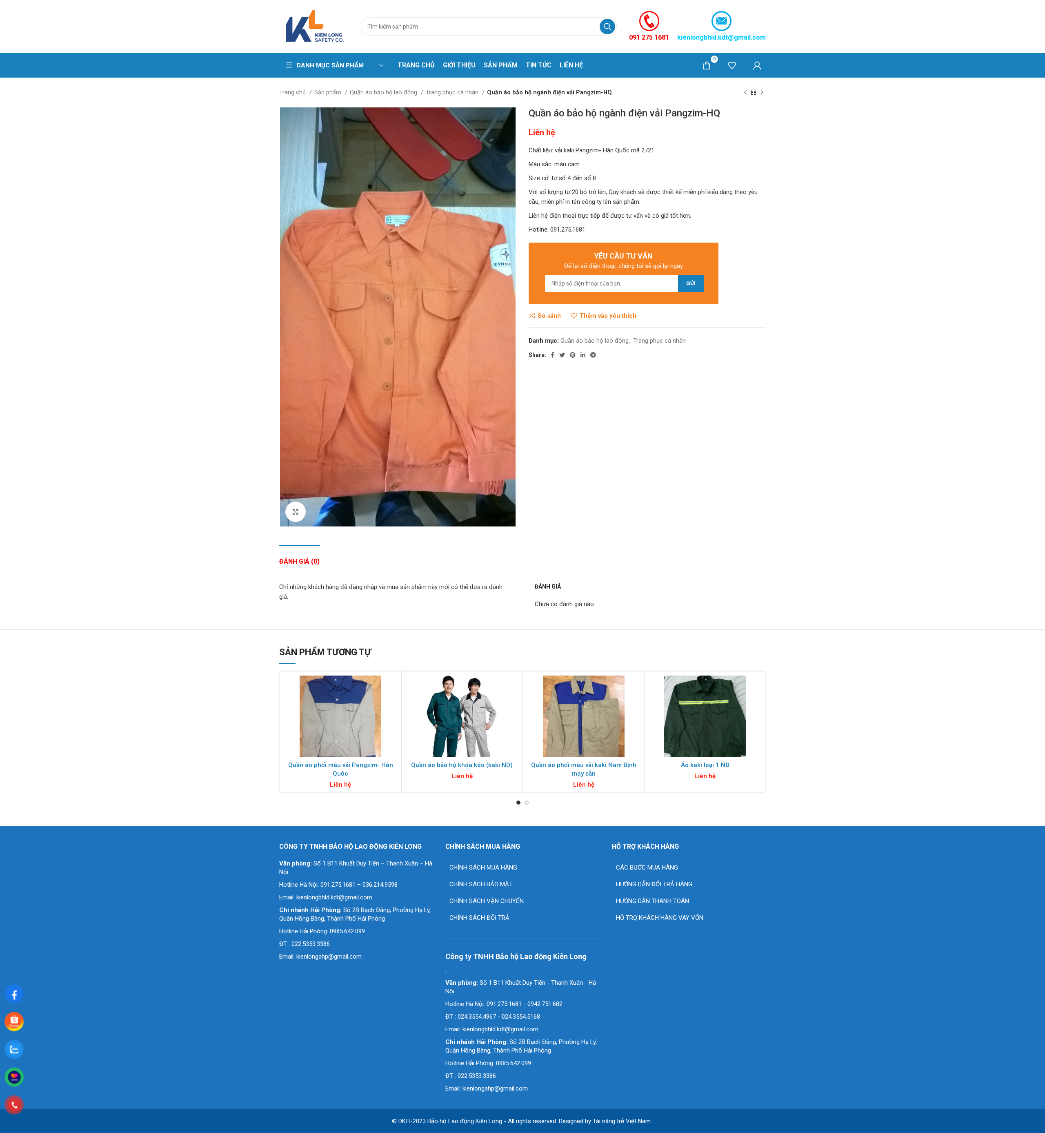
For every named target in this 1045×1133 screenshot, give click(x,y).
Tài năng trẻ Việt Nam (622, 1121)
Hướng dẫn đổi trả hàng (654, 884)
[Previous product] (745, 92)
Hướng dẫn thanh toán (652, 901)
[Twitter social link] (562, 355)
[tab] (299, 557)
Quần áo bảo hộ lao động (384, 92)
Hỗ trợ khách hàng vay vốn (659, 917)
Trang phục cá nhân (453, 92)
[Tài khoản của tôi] (757, 65)
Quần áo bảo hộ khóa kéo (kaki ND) (462, 765)
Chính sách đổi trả (479, 917)
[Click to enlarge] (295, 512)
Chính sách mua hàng (483, 867)
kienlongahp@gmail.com (329, 956)
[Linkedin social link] (583, 355)
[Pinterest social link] (572, 355)
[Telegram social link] (593, 355)
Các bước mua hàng (647, 867)
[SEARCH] (607, 26)
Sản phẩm (328, 92)
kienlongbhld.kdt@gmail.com (721, 37)
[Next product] (762, 92)
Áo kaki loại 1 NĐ (705, 765)
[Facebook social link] (552, 355)
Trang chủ (293, 92)
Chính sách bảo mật (481, 884)
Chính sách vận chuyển (486, 901)
